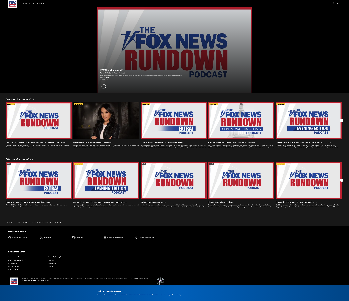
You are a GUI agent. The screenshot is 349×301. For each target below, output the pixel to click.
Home (25, 3)
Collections (40, 3)
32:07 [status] (143, 164)
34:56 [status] (211, 164)
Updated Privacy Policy (29, 280)
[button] (333, 3)
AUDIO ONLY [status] (11, 104)
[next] (342, 121)
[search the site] (333, 3)
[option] (39, 126)
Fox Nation (9, 222)
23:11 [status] (8, 164)
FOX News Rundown (110, 70)
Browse (31, 3)
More (107, 77)
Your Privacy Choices (42, 280)
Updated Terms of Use (139, 278)
